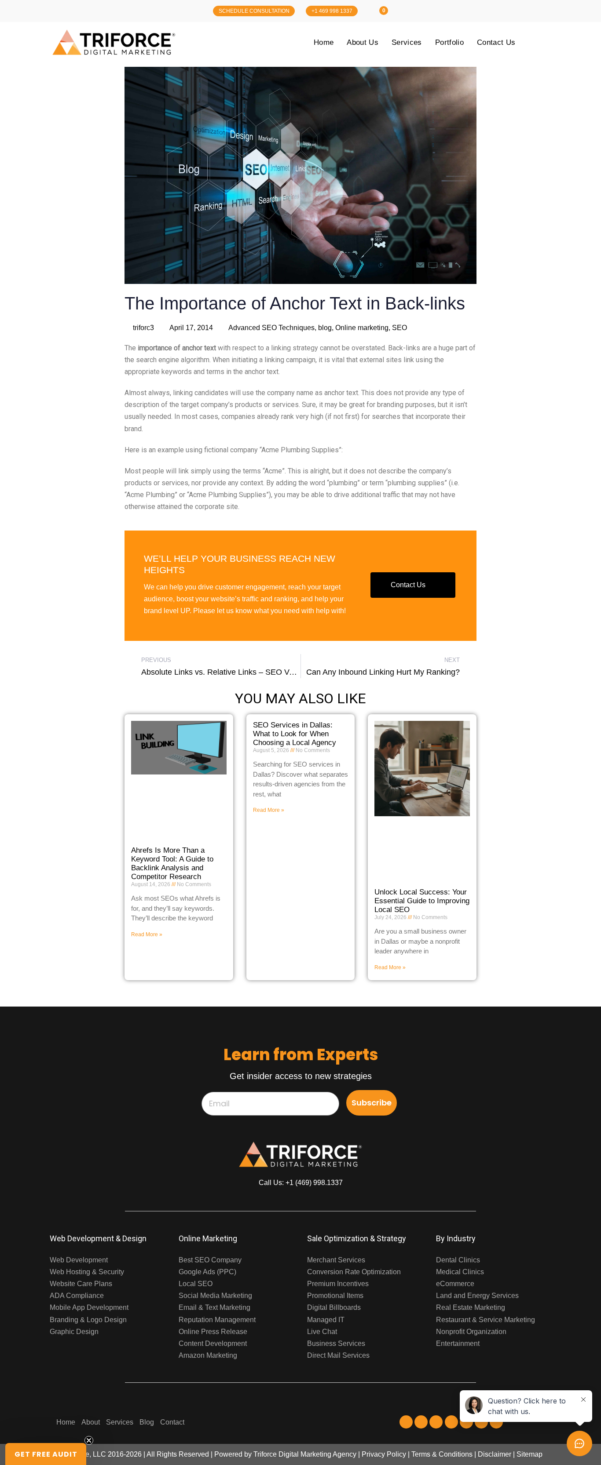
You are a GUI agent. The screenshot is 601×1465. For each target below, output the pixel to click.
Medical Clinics (460, 1272)
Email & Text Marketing (214, 1307)
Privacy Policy (384, 1454)
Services (119, 1422)
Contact (172, 1422)
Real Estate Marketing (470, 1307)
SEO (399, 327)
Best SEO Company (210, 1260)
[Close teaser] (88, 1440)
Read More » (146, 934)
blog (325, 327)
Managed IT (325, 1319)
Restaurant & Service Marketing (485, 1319)
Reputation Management (217, 1319)
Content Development (213, 1343)
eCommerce (455, 1283)
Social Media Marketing (215, 1295)
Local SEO (196, 1283)
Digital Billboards (334, 1307)
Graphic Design (74, 1331)
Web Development (79, 1260)
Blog (146, 1422)
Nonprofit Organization (471, 1331)
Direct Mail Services (338, 1355)
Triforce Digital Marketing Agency (304, 1454)
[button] (45, 1454)
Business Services (336, 1343)
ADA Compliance (77, 1295)
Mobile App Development (89, 1307)
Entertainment (458, 1343)
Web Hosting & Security (87, 1272)
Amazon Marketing (208, 1355)
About (90, 1422)
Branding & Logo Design (88, 1319)
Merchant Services (336, 1260)
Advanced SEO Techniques (271, 327)
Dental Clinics (458, 1260)
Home (65, 1422)
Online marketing (361, 327)
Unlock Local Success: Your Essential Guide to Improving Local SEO (421, 901)
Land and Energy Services (477, 1295)
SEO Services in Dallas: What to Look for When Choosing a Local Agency (294, 734)
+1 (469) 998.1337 (314, 1182)
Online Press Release (213, 1331)
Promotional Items (335, 1295)
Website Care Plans (81, 1283)
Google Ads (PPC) (207, 1272)
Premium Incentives (338, 1283)
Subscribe (372, 1102)
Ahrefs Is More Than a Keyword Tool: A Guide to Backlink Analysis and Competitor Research (172, 863)
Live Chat (322, 1331)
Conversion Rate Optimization (354, 1272)
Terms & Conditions (442, 1454)
